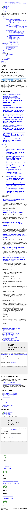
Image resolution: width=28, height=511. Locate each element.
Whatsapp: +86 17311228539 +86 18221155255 (15, 3)
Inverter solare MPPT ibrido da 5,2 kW (17, 27)
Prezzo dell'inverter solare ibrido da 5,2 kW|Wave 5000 (15, 179)
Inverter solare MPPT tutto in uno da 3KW (18, 26)
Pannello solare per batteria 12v (10, 330)
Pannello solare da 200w (14, 39)
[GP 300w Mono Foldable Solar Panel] (13, 119)
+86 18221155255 (7, 468)
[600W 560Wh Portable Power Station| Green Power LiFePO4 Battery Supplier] (14, 108)
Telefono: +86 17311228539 (9, 382)
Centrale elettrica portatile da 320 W (16, 32)
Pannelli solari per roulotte (8, 80)
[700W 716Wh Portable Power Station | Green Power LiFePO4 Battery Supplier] (14, 126)
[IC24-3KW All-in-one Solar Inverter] (11, 138)
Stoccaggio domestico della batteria (10, 334)
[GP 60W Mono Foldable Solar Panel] (16, 164)
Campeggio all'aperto (10, 47)
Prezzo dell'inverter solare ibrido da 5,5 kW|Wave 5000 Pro (15, 185)
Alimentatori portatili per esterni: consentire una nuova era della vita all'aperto (13, 224)
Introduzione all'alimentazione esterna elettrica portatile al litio (13, 199)
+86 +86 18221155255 (8, 498)
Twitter (8, 414)
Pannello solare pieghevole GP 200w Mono (15, 192)
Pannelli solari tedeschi (8, 332)
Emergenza (8, 49)
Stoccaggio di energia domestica (13, 44)
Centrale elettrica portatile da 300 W (16, 31)
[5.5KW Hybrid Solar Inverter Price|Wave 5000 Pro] (13, 182)
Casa (4, 16)
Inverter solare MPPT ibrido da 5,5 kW (17, 28)
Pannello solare (9, 36)
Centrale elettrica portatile (11, 30)
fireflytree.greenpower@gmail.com (12, 2)
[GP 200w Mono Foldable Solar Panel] (16, 189)
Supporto (8, 58)
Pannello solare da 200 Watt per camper (11, 328)
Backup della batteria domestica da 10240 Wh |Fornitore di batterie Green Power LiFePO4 (13, 99)
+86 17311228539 (7, 466)
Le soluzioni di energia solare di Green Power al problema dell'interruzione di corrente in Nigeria (14, 259)
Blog (4, 50)
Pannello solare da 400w (14, 42)
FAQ (4, 52)
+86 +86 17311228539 (8, 496)
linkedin (9, 413)
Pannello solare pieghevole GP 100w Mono (14, 135)
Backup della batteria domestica (13, 19)
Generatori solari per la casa (9, 335)
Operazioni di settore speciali (12, 46)
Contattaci (5, 59)
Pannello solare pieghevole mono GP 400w (15, 153)
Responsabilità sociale (10, 55)
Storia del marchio (10, 54)
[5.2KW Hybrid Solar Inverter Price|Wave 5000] (14, 176)
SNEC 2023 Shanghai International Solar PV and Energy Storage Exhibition (15, 211)
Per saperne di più (7, 105)
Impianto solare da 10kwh (9, 78)
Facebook (11, 412)
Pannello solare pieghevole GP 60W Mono (15, 166)
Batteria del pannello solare (9, 329)
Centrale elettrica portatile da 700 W (16, 35)
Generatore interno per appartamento (11, 333)
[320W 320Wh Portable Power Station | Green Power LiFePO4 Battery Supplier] (13, 114)
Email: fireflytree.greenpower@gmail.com (12, 384)
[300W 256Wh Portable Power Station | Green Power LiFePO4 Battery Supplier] (15, 170)
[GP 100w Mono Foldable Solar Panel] (14, 133)
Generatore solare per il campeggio (10, 337)
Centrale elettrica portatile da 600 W (16, 33)
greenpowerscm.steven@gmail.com (11, 483)
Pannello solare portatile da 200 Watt (11, 340)
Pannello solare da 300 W (14, 41)
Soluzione (5, 43)
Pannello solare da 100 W (14, 38)
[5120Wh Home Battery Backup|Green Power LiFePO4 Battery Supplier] (15, 156)
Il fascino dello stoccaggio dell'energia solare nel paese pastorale (13, 248)
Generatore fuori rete (7, 339)
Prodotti (5, 18)
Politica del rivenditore (11, 57)
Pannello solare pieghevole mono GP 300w (12, 122)
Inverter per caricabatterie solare (13, 25)
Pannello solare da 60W (14, 37)
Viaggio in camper (10, 48)
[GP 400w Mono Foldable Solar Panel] (15, 150)
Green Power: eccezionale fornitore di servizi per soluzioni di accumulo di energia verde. (15, 235)
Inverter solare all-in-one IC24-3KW (12, 141)
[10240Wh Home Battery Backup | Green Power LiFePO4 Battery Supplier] (12, 94)
